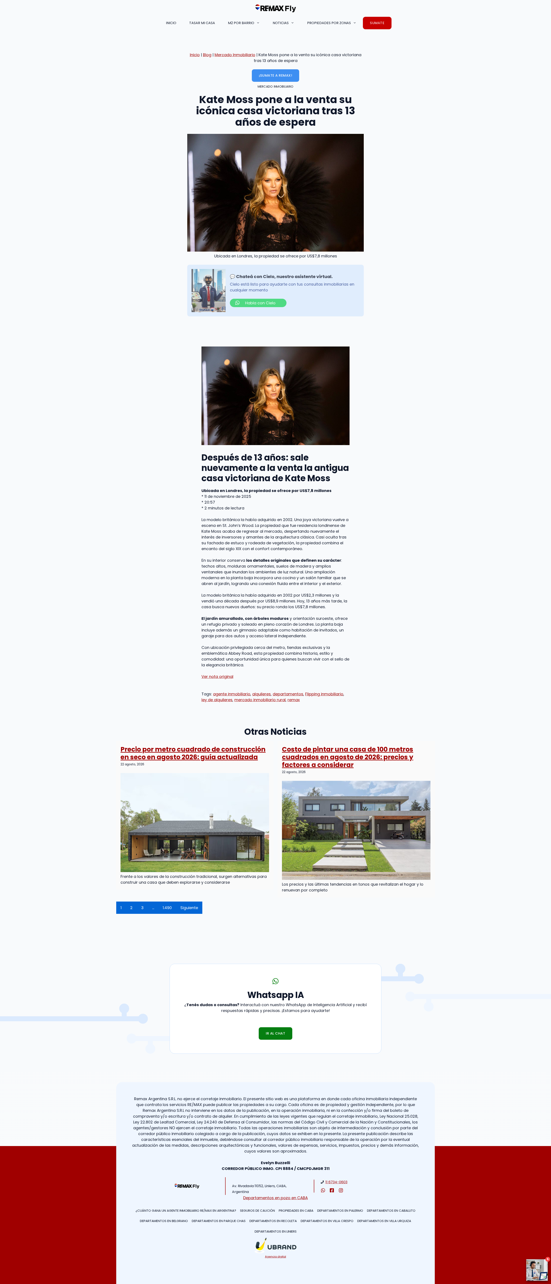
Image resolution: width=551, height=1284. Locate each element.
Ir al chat (275, 1033)
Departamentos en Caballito (391, 1210)
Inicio (171, 22)
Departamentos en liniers (276, 1231)
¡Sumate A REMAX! (275, 75)
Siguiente (189, 907)
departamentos (288, 694)
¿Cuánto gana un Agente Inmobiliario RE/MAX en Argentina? (186, 1210)
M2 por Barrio (241, 22)
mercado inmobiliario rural (260, 699)
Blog (207, 54)
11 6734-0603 (336, 1182)
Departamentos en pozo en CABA (275, 1197)
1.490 (167, 907)
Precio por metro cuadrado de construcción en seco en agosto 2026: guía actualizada (193, 753)
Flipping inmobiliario (324, 694)
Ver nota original (217, 676)
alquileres (261, 694)
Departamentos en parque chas (219, 1221)
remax (294, 699)
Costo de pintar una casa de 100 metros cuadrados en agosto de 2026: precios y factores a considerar (347, 757)
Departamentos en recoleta (273, 1221)
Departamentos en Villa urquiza (384, 1221)
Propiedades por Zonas (329, 22)
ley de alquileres (216, 699)
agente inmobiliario (231, 694)
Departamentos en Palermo (340, 1210)
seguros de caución (257, 1210)
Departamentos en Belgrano (164, 1221)
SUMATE (377, 22)
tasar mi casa (202, 22)
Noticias (281, 22)
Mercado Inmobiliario (235, 54)
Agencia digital (275, 1257)
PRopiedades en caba (296, 1210)
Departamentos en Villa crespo (327, 1221)
